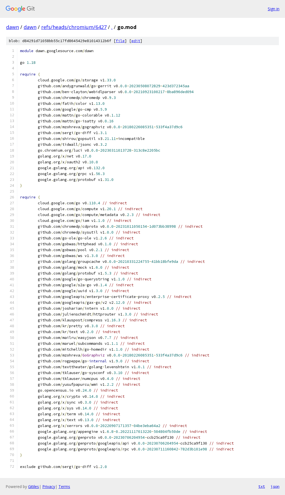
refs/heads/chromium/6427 (74, 27)
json (275, 486)
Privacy (48, 486)
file (120, 40)
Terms (64, 486)
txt (261, 486)
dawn (12, 27)
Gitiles (33, 486)
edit (135, 40)
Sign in (273, 8)
